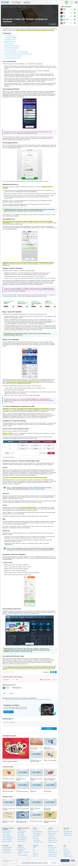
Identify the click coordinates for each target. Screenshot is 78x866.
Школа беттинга (67, 852)
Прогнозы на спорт (52, 847)
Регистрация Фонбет (7, 852)
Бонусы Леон (36, 838)
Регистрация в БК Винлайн (22, 791)
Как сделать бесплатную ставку (12, 58)
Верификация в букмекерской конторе (49, 748)
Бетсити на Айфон (21, 839)
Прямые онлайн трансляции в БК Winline (36, 779)
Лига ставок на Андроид (7, 837)
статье (35, 549)
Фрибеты (50, 829)
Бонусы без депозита (37, 831)
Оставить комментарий (49, 728)
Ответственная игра (68, 856)
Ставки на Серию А (52, 856)
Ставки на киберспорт (22, 855)
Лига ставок (35, 854)
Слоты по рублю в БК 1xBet (9, 761)
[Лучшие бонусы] (66, 2)
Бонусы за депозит (37, 833)
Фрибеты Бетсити (52, 842)
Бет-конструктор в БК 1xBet (22, 808)
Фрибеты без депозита (53, 831)
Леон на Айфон (21, 834)
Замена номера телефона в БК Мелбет (8, 822)
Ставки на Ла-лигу (52, 854)
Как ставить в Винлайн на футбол (36, 489)
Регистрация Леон (6, 850)
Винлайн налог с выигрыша (8, 778)
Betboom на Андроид (7, 841)
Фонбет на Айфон (21, 836)
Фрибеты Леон (51, 836)
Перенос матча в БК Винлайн (50, 760)
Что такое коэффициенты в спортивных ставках (16, 51)
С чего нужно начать (10, 35)
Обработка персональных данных (69, 864)
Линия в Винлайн (47, 791)
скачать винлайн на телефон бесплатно (20, 651)
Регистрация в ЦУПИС (10, 39)
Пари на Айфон (21, 832)
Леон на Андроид (6, 834)
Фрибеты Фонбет (52, 838)
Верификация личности (10, 41)
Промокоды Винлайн (68, 831)
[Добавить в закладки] (52, 24)
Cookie (36, 862)
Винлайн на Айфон (21, 830)
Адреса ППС (66, 854)
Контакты (66, 849)
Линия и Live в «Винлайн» (11, 49)
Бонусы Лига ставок (37, 842)
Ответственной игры (47, 699)
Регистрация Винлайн (7, 847)
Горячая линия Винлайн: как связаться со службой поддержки (50, 779)
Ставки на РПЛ (51, 849)
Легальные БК (21, 847)
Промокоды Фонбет (68, 835)
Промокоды (66, 829)
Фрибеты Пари (51, 835)
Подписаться (8, 712)
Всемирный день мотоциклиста (47, 809)
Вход (71, 2)
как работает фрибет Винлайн (9, 296)
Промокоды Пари (67, 833)
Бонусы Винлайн (36, 835)
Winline (4, 693)
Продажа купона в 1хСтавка (36, 821)
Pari (34, 849)
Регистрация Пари (6, 849)
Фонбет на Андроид (6, 836)
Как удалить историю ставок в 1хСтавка (8, 809)
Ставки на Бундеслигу (53, 852)
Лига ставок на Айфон (22, 837)
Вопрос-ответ (67, 850)
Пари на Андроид (6, 832)
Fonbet (34, 852)
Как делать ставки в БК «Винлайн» (13, 56)
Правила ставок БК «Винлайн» (12, 45)
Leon (34, 850)
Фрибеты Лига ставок (53, 840)
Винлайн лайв (33, 791)
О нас (65, 847)
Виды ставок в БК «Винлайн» (12, 47)
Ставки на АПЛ (51, 850)
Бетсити (35, 856)
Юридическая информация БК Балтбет (50, 822)
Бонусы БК (35, 829)
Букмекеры (11, 693)
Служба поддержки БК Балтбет (35, 809)
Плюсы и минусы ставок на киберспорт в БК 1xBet (22, 822)
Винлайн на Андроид (6, 830)
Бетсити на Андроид (6, 839)
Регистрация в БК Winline (11, 37)
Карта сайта (4, 864)
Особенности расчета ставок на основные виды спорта (18, 54)
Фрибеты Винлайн (52, 833)
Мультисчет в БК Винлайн (8, 791)
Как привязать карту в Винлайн (21, 779)
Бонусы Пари (36, 836)
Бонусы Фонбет (36, 840)
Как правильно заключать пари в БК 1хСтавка (35, 761)
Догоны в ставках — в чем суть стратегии (36, 748)
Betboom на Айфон (22, 841)
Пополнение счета (9, 43)
